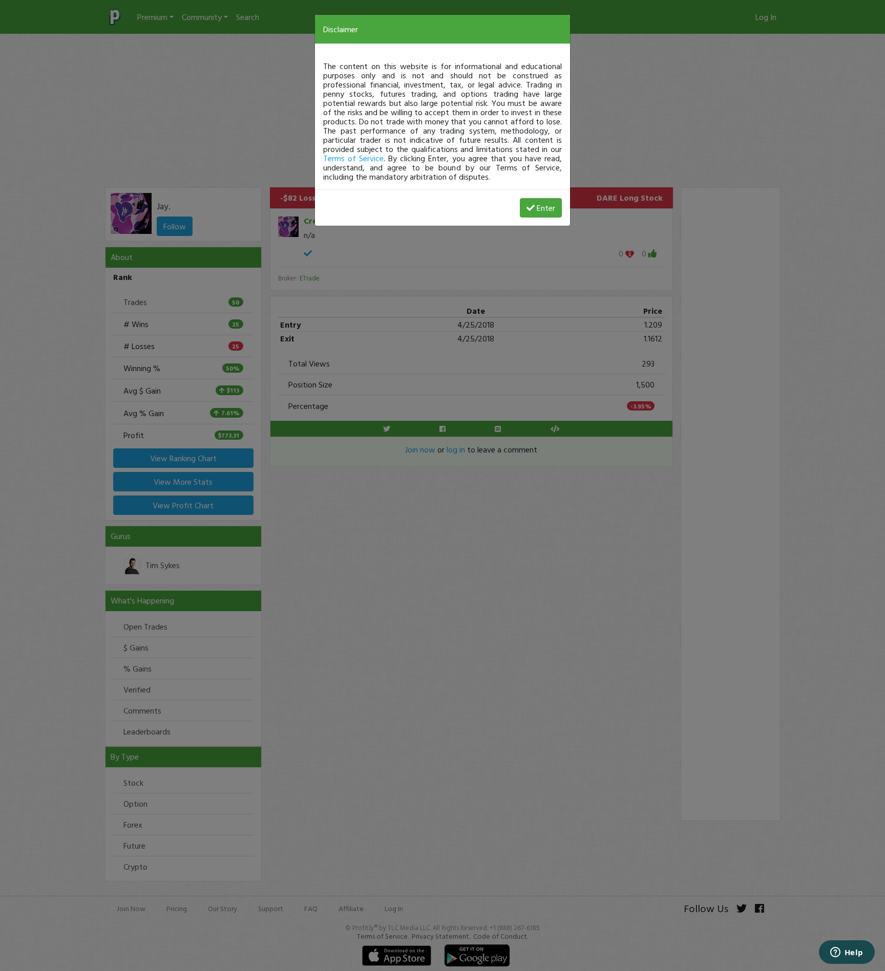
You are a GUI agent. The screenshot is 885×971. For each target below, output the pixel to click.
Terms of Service (353, 158)
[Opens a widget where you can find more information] (846, 953)
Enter (546, 208)
